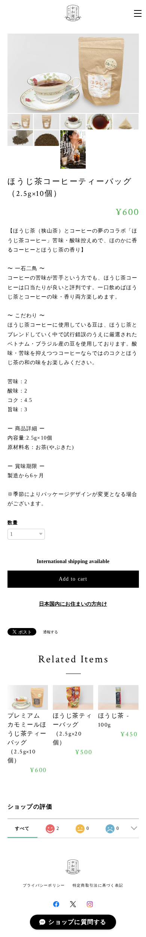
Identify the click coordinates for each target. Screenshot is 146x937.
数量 (12, 522)
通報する (50, 632)
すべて (22, 828)
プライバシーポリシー (44, 885)
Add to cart (73, 579)
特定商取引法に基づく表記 (98, 885)
